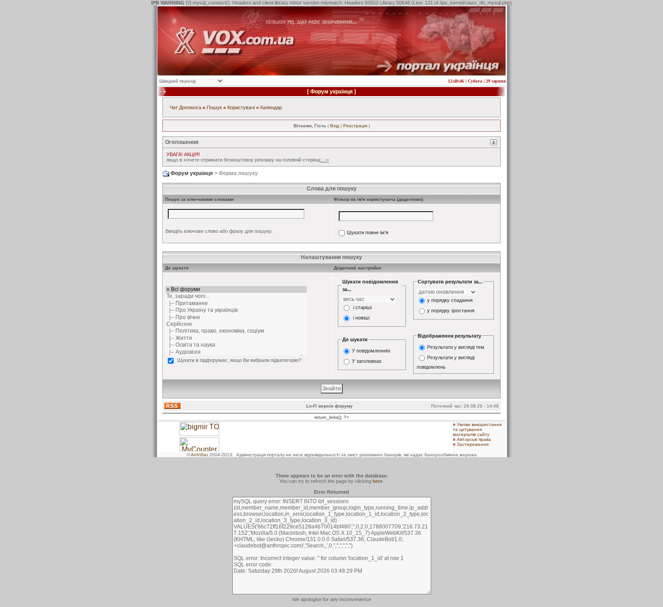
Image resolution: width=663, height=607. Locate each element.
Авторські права (474, 439)
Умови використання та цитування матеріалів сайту (477, 429)
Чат (174, 107)
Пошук (214, 107)
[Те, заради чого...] (236, 296)
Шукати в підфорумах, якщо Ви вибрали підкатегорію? (239, 360)
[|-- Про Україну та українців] (236, 310)
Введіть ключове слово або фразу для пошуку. (219, 231)
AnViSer (199, 454)
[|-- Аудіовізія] (236, 352)
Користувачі (241, 107)
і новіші (361, 317)
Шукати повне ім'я (367, 233)
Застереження (472, 444)
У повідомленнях (371, 350)
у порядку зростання (450, 310)
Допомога (190, 107)
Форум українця (331, 91)
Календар (271, 107)
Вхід (334, 125)
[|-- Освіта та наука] (236, 345)
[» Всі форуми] (236, 289)
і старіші (362, 307)
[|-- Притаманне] (236, 303)
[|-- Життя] (236, 338)
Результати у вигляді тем (455, 347)
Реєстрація (355, 125)
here (377, 481)
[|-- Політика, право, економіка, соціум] (236, 331)
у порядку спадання (450, 300)
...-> (324, 159)
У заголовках (367, 361)
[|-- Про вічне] (236, 317)
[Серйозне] (236, 324)
